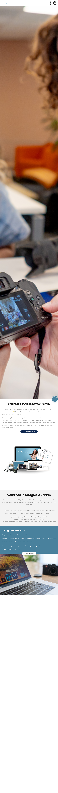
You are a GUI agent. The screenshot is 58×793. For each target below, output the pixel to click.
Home (3, 400)
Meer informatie (30, 553)
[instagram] (50, 3)
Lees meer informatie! (30, 431)
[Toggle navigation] (54, 3)
